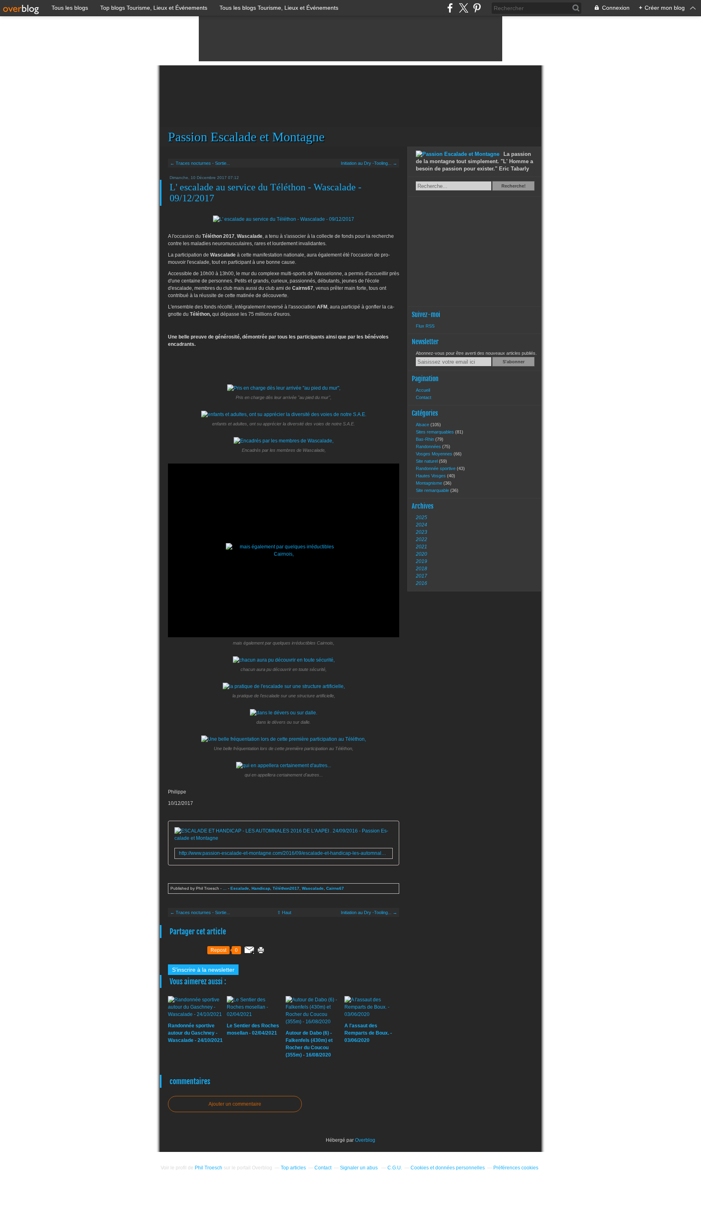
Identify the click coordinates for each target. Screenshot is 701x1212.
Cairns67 (335, 888)
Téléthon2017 (286, 888)
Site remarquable (433, 490)
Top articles (293, 1168)
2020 (421, 554)
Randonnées (429, 446)
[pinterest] (477, 8)
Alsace (423, 424)
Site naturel (427, 461)
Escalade (239, 888)
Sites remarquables (435, 431)
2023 (421, 532)
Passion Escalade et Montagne (350, 106)
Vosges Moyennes (435, 453)
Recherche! (513, 185)
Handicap (261, 888)
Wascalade (313, 888)
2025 (421, 517)
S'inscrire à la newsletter (203, 969)
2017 (421, 576)
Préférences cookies (515, 1168)
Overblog (365, 1140)
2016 (421, 583)
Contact (423, 397)
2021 (421, 547)
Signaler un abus (359, 1168)
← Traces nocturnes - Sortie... (200, 163)
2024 (421, 525)
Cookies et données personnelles (448, 1168)
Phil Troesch (208, 1168)
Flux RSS (425, 325)
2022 (421, 539)
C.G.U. (394, 1168)
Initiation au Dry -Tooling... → (369, 163)
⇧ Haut (284, 912)
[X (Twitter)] (463, 8)
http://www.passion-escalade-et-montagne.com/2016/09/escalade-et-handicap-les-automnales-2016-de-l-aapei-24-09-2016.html (283, 853)
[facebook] (450, 8)
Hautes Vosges (431, 475)
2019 (421, 561)
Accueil (423, 390)
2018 (421, 568)
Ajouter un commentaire (235, 1104)
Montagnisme (429, 483)
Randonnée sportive (436, 468)
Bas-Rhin (425, 439)
